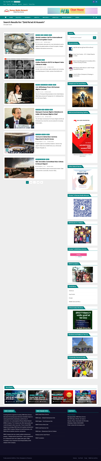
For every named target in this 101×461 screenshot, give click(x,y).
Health (36, 17)
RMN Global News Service (42, 414)
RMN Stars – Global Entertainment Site (45, 417)
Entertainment (67, 17)
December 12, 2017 (42, 141)
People (7, 395)
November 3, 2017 (41, 166)
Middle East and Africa (40, 159)
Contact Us (25, 4)
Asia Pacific (38, 109)
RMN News (47, 42)
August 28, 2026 (35, 401)
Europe (71, 298)
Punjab (82, 395)
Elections (85, 393)
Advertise (20, 4)
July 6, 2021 (40, 42)
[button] (93, 17)
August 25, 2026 (82, 401)
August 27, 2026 (58, 401)
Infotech (46, 17)
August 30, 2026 (11, 401)
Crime (43, 109)
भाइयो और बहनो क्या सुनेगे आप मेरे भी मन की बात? (15, 398)
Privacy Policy (32, 4)
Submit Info (14, 4)
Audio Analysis (15, 393)
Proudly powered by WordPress (9, 458)
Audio (77, 17)
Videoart (43, 134)
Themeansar (29, 458)
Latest (20, 393)
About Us (9, 4)
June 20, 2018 (40, 91)
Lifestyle (55, 17)
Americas (38, 84)
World (54, 84)
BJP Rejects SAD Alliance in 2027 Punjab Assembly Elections (85, 399)
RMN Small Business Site (42, 428)
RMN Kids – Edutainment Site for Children (46, 431)
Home (4, 4)
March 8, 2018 (40, 116)
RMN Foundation (40, 438)
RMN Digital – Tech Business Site (44, 421)
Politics (18, 17)
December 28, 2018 (42, 67)
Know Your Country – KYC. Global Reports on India (38, 399)
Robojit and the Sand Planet (43, 434)
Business (28, 17)
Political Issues (44, 84)
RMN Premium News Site (42, 424)
